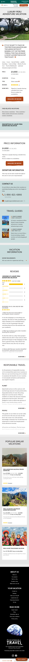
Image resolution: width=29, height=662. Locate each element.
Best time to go (16, 230)
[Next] (26, 29)
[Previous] (2, 29)
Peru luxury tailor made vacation (13, 548)
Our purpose (14, 576)
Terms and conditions (14, 616)
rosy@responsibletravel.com (14, 201)
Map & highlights (17, 218)
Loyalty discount (14, 597)
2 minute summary (17, 216)
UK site (14, 602)
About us (15, 574)
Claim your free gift (14, 595)
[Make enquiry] (23, 5)
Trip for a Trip (14, 579)
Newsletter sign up (14, 614)
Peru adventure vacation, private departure (13, 470)
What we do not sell (14, 583)
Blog (14, 612)
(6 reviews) (10, 483)
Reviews (14, 593)
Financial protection (14, 600)
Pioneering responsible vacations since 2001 (14, 650)
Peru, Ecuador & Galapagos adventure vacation (11, 509)
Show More (21, 356)
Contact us (14, 591)
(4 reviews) (10, 522)
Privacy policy (14, 618)
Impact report (14, 609)
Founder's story (14, 581)
